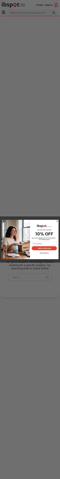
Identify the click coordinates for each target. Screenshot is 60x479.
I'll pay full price (44, 253)
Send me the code (44, 248)
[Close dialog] (57, 221)
